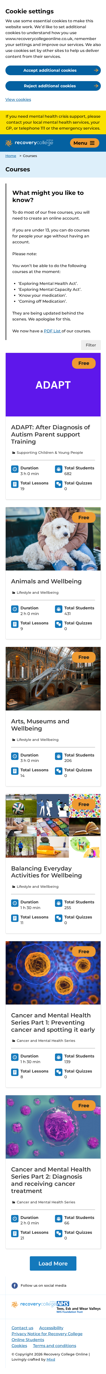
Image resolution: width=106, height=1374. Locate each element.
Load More (53, 1263)
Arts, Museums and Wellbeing (40, 725)
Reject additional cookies (50, 86)
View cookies (18, 99)
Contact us (22, 1328)
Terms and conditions (54, 1345)
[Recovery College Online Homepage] (29, 143)
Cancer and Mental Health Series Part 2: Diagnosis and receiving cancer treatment (51, 1180)
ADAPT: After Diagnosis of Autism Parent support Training (50, 434)
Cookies (19, 1345)
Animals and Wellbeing (46, 581)
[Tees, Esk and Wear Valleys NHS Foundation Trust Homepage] (78, 1307)
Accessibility (51, 1328)
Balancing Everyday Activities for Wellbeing (46, 872)
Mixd (51, 1359)
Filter (91, 345)
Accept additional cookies (50, 70)
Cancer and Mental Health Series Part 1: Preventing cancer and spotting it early (53, 1022)
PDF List (53, 331)
